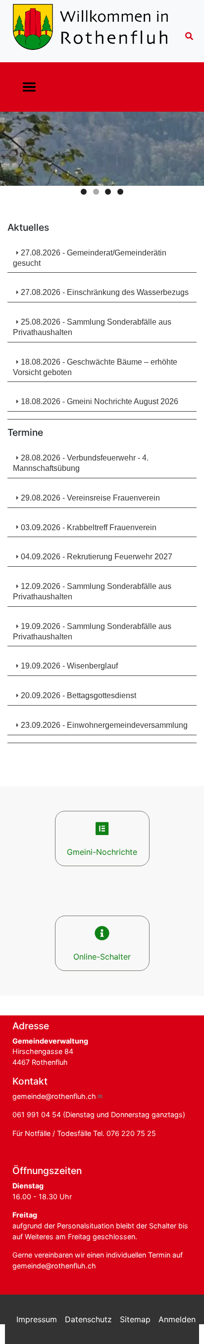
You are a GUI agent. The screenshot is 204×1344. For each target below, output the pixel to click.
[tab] (102, 257)
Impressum (36, 1319)
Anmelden (177, 1319)
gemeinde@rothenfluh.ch (54, 1096)
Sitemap (135, 1319)
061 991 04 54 (36, 1114)
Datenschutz (88, 1319)
